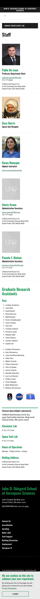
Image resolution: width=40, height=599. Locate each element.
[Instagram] (8, 512)
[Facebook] (13, 512)
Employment (7, 544)
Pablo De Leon (10, 70)
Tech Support (7, 536)
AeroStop (5, 528)
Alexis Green (9, 204)
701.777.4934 (24, 506)
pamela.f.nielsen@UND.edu (12, 265)
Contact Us (6, 521)
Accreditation (7, 525)
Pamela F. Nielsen (12, 257)
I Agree (20, 594)
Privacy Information (9, 588)
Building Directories (10, 540)
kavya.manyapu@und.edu (12, 170)
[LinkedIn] (24, 512)
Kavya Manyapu (10, 163)
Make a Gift (6, 532)
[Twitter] (18, 512)
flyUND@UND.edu (9, 506)
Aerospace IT (7, 548)
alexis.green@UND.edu (11, 212)
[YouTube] (3, 512)
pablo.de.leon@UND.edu (11, 77)
